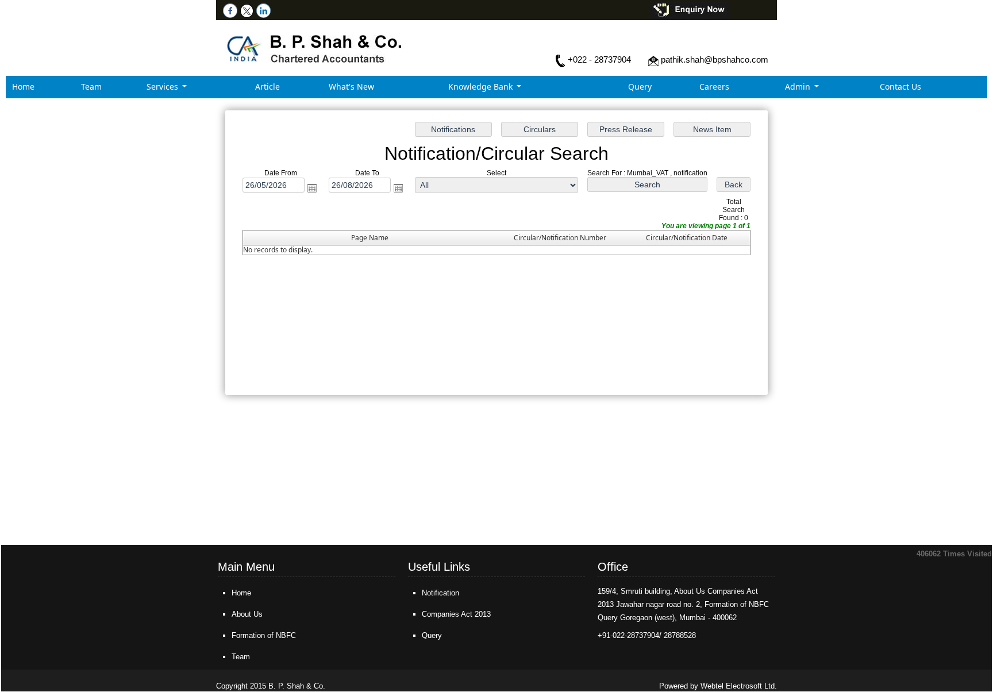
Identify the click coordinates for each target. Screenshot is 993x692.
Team (91, 86)
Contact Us (900, 86)
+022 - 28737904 (599, 59)
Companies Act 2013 (456, 614)
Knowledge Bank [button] (481, 86)
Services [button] (163, 86)
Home (23, 86)
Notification (440, 593)
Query (640, 86)
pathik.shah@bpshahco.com (714, 59)
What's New (351, 86)
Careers (714, 86)
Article (267, 86)
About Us (247, 614)
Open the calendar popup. (312, 188)
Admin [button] (799, 86)
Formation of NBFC (264, 635)
